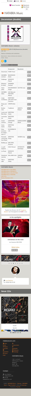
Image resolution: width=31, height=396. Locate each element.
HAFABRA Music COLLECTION (9, 173)
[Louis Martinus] (15, 270)
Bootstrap (24, 385)
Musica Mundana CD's (7, 178)
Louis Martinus (9, 280)
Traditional (11, 108)
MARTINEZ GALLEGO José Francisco (12, 99)
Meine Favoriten (15, 5)
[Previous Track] (28, 72)
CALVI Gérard (11, 147)
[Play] (14, 250)
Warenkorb (26, 5)
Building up (4, 142)
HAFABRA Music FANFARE (8, 174)
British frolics (15, 247)
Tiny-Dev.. (18, 386)
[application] (14, 250)
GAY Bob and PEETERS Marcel (11, 93)
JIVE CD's (3, 176)
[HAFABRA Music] (15, 258)
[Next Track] (16, 250)
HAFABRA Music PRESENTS (8, 171)
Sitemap (19, 383)
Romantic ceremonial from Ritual (4, 138)
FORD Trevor (11, 71)
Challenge (4, 79)
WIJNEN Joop (21, 136)
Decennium (4, 71)
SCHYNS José (21, 87)
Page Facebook (12, 385)
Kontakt (17, 1)
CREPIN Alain (11, 104)
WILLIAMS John (12, 155)
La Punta (3, 151)
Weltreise (16, 350)
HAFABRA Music (12, 383)
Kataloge (15, 351)
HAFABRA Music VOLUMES (8, 169)
